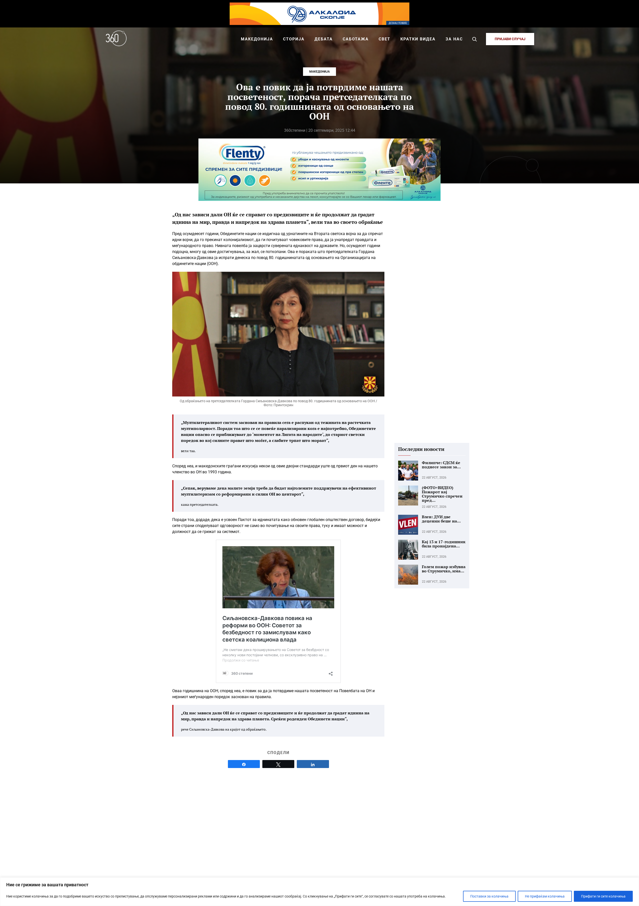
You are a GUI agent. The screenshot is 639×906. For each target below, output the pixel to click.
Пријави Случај (510, 39)
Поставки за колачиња (489, 896)
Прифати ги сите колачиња (603, 896)
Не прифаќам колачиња (545, 896)
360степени (294, 130)
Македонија (319, 71)
